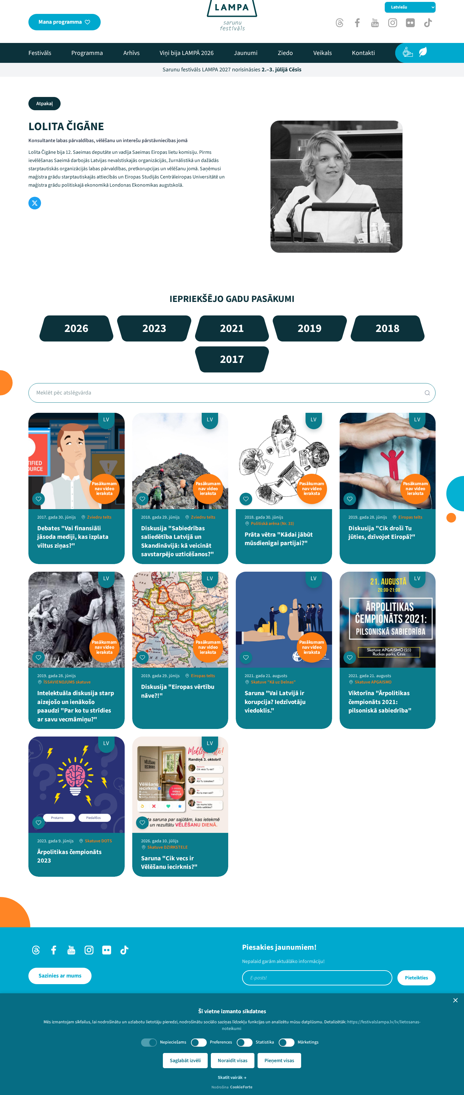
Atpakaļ (44, 103)
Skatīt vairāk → (232, 1077)
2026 (76, 328)
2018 (388, 328)
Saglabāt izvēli (185, 1060)
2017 (232, 359)
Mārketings (308, 1042)
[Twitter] (34, 203)
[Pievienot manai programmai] (38, 499)
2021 (232, 328)
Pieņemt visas (279, 1060)
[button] (455, 1000)
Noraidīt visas (232, 1060)
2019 (310, 328)
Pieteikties (416, 977)
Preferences (221, 1042)
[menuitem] (39, 53)
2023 (154, 328)
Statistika (265, 1042)
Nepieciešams (173, 1042)
